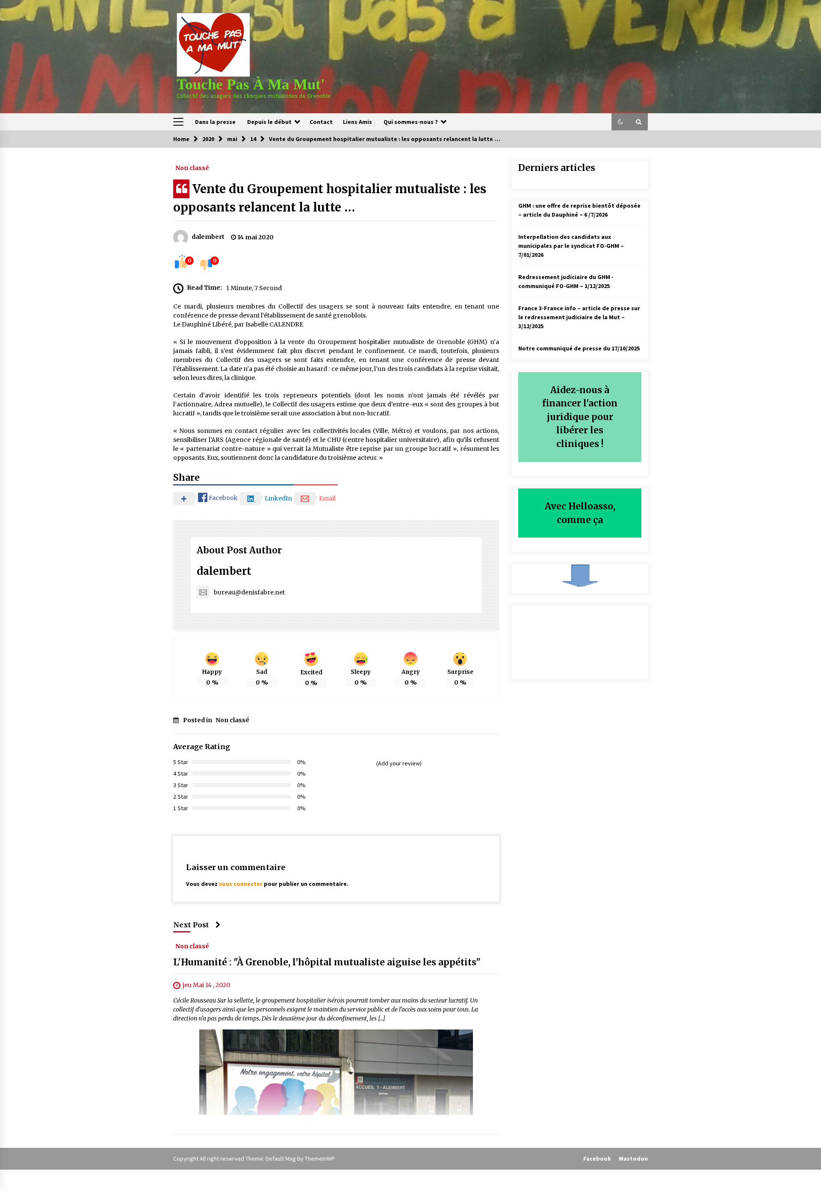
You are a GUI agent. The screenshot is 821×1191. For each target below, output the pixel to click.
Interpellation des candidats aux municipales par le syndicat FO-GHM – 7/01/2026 (571, 246)
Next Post (191, 924)
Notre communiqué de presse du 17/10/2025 (579, 348)
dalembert (224, 571)
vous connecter (241, 884)
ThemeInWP (320, 1158)
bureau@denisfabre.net (249, 592)
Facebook (597, 1158)
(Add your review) (399, 763)
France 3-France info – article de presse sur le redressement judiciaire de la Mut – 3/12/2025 (579, 317)
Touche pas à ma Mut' (251, 84)
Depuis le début (269, 122)
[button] (620, 121)
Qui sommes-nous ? (411, 122)
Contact (321, 122)
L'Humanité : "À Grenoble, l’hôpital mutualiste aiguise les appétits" (327, 962)
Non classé (192, 167)
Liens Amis (357, 122)
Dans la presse (215, 122)
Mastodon (633, 1158)
